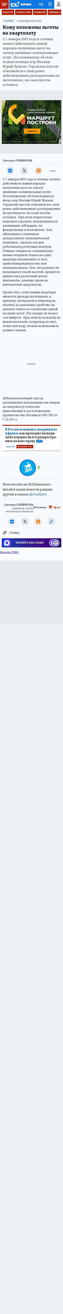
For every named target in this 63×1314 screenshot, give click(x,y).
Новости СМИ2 (9, 552)
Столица (14, 533)
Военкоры (40, 12)
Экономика (9, 21)
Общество (10, 447)
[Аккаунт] (58, 4)
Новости (8, 12)
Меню (4, 4)
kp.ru (57, 507)
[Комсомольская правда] (20, 4)
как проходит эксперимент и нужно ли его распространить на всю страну (31, 435)
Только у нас (23, 12)
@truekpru (38, 494)
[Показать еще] (53, 171)
